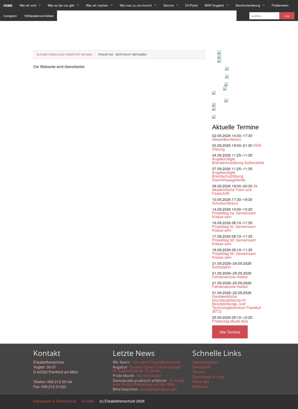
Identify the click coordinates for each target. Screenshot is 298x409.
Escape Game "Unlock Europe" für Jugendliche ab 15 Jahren (147, 368)
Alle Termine (230, 332)
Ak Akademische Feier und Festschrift (235, 189)
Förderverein (280, 5)
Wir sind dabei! (149, 375)
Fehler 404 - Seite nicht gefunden (122, 54)
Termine (199, 372)
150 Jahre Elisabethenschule (156, 362)
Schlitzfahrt (221, 267)
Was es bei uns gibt (61, 5)
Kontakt (88, 401)
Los (287, 16)
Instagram (10, 16)
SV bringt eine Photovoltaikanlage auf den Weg (148, 382)
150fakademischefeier (39, 16)
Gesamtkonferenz (226, 139)
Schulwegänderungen (158, 389)
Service (168, 5)
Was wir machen (97, 5)
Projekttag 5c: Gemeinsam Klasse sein (234, 228)
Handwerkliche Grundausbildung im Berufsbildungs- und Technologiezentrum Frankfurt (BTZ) (236, 304)
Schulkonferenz (225, 203)
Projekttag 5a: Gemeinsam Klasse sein (234, 214)
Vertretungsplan (205, 362)
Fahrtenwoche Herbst (229, 276)
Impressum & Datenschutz (55, 401)
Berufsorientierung (248, 5)
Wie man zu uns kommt (136, 5)
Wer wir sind (28, 5)
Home (8, 5)
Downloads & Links (208, 376)
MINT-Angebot (214, 5)
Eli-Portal (191, 5)
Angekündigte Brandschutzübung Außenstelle (238, 160)
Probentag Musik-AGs (230, 321)
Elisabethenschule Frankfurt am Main (64, 54)
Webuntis (200, 386)
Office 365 (200, 381)
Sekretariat (201, 367)
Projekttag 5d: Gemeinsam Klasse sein (234, 241)
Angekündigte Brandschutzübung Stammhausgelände (228, 176)
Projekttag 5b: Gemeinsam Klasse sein (234, 255)
